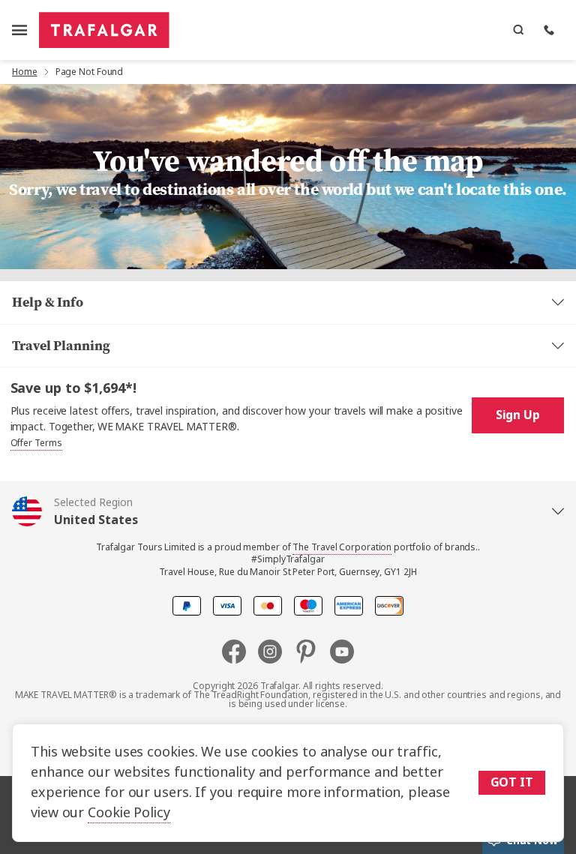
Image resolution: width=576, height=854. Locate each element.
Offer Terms (36, 443)
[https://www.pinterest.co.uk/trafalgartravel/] (312, 652)
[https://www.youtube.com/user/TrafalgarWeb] (342, 652)
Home (25, 71)
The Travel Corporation (342, 547)
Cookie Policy (129, 813)
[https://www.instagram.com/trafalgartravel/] (276, 652)
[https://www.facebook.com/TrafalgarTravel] (240, 652)
